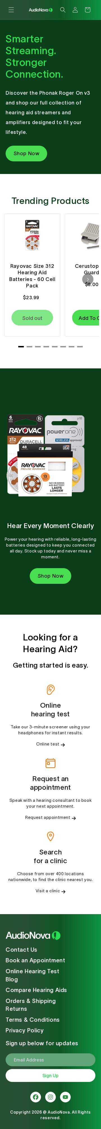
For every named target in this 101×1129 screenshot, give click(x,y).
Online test (47, 744)
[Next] (87, 279)
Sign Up (50, 1075)
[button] (11, 10)
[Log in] (75, 10)
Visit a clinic (48, 890)
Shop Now (26, 153)
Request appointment (47, 817)
